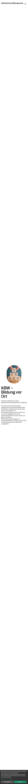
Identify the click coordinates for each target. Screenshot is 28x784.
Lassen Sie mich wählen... (7, 779)
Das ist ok (20, 782)
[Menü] (25, 3)
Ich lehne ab (7, 782)
